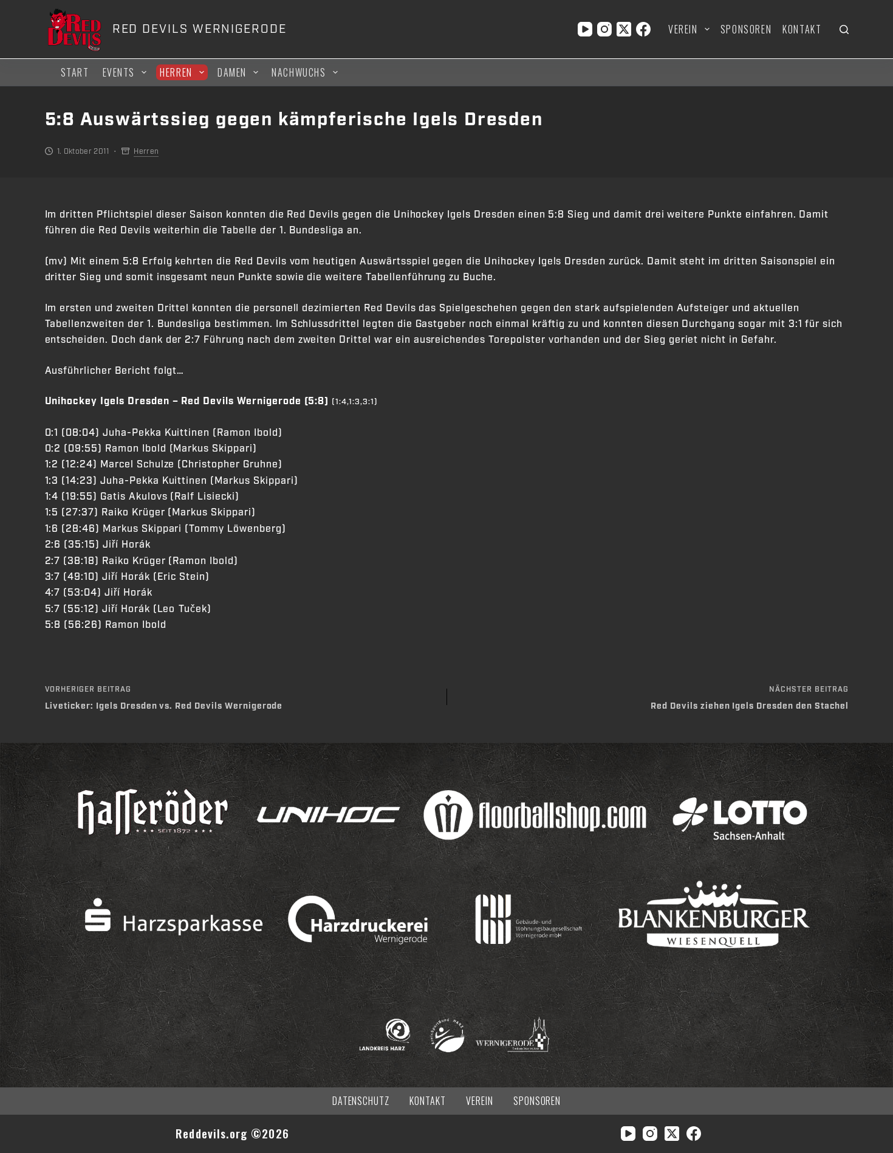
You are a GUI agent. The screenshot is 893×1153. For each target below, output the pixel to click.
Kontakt (801, 29)
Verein (683, 29)
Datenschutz (361, 1101)
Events (119, 72)
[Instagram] (604, 29)
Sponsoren (746, 29)
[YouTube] (585, 29)
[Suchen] (844, 29)
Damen (232, 72)
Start (75, 72)
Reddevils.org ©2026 (232, 1133)
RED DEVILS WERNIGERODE (199, 29)
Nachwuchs (299, 72)
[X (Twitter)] (624, 29)
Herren (176, 72)
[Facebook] (643, 29)
